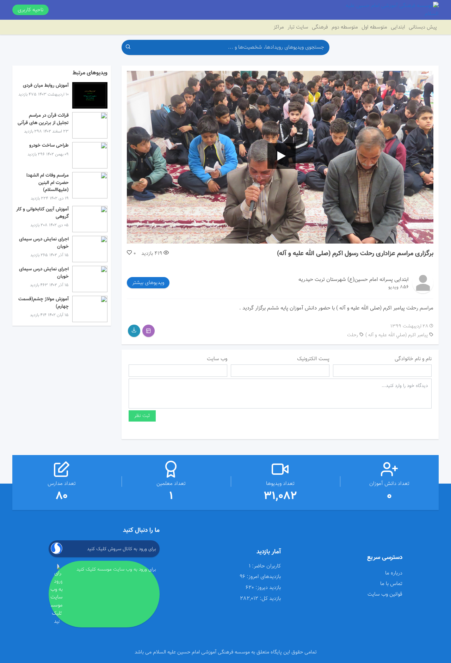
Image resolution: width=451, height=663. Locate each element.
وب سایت (217, 359)
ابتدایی (398, 27)
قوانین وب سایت (384, 594)
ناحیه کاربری (30, 10)
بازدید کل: (270, 599)
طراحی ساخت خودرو (49, 145)
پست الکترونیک (313, 359)
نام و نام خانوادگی (413, 359)
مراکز (278, 27)
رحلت (352, 335)
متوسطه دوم (345, 27)
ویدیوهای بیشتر (148, 282)
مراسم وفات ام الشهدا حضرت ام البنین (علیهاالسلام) (47, 183)
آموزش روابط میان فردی (46, 85)
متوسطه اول (374, 27)
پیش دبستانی (423, 27)
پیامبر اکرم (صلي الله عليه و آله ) (396, 335)
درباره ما (393, 573)
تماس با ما (391, 583)
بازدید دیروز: (268, 588)
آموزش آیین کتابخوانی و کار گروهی (42, 212)
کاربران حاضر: (266, 566)
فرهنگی (320, 27)
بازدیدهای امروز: (264, 577)
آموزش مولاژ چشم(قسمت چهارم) (43, 302)
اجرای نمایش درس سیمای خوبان (44, 242)
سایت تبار (298, 27)
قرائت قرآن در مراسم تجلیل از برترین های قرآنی (43, 119)
